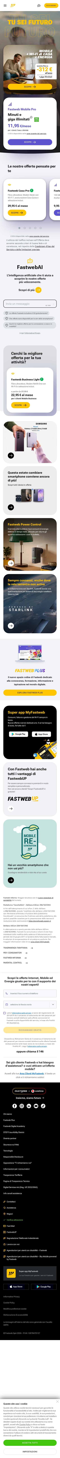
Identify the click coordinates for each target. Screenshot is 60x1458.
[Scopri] (11, 456)
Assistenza (11, 1208)
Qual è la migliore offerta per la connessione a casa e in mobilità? (30, 325)
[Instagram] (22, 1106)
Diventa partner (9, 1138)
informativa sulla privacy (22, 1013)
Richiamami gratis (30, 1030)
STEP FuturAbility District (13, 1132)
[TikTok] (43, 1106)
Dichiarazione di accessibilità (15, 1315)
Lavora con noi (13, 1244)
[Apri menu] (5, 5)
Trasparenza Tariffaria (12, 1175)
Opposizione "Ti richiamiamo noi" (17, 1163)
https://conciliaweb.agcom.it (40, 921)
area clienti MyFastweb (40, 942)
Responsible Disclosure (13, 1157)
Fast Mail (11, 1226)
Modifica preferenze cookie (14, 1309)
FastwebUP (11, 1232)
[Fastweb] (13, 5)
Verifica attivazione (15, 1220)
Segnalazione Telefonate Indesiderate (23, 1238)
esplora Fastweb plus (30, 693)
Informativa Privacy (11, 1296)
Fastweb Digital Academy (14, 1126)
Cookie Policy (9, 1303)
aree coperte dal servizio (36, 134)
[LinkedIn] (29, 1106)
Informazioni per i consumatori (16, 1169)
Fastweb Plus (9, 1120)
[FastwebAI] (39, 5)
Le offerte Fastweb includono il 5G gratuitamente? (28, 313)
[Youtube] (36, 1106)
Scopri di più (27, 290)
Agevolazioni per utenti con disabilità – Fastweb (27, 1250)
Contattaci (11, 1202)
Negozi (10, 1214)
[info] (31, 117)
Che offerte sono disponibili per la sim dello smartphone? (31, 319)
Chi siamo (7, 1114)
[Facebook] (14, 1106)
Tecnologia (8, 1151)
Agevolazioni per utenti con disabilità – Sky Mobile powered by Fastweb (32, 1257)
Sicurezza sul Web (11, 1145)
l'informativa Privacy (32, 333)
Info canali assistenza (12, 1193)
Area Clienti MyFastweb (32, 1073)
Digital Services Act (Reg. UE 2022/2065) (20, 1187)
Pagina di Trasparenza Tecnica (16, 1181)
